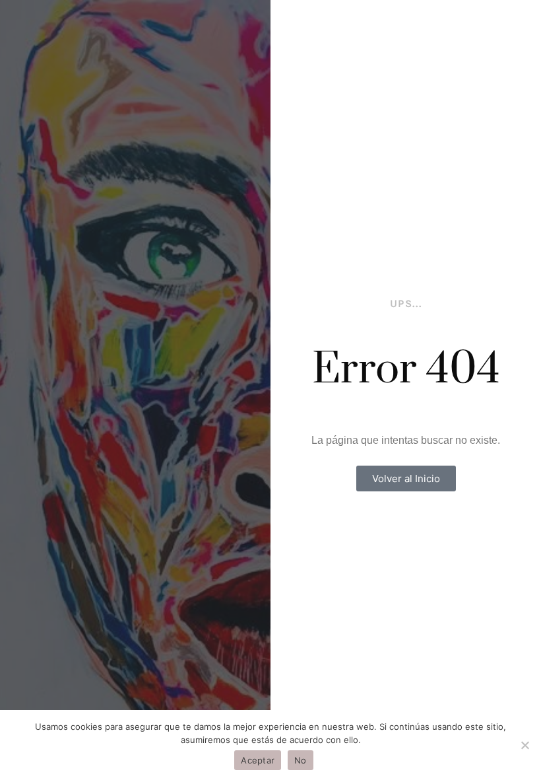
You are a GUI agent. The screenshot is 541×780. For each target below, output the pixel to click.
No (300, 760)
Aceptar (257, 760)
